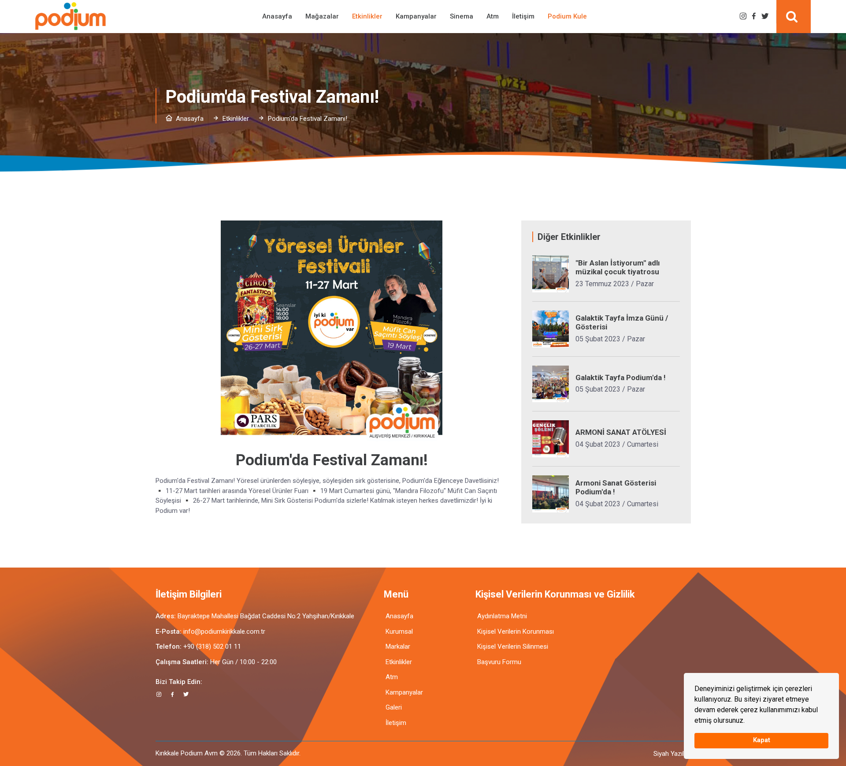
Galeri (394, 707)
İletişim (523, 16)
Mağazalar (322, 16)
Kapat (761, 740)
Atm (492, 16)
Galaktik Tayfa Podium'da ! (620, 377)
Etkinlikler (367, 16)
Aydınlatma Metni (502, 616)
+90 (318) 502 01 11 (212, 646)
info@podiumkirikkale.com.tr (224, 631)
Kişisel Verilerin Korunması (515, 631)
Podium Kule (567, 16)
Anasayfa (277, 16)
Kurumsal (399, 631)
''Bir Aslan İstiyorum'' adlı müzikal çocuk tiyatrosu (617, 267)
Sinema (461, 16)
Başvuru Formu (499, 662)
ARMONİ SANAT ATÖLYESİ (620, 432)
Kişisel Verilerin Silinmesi (512, 646)
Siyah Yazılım (672, 754)
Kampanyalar (416, 16)
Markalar (398, 646)
